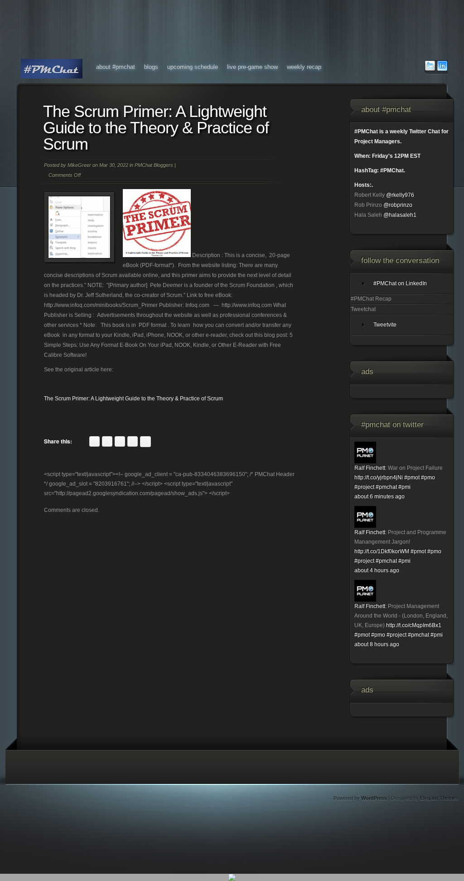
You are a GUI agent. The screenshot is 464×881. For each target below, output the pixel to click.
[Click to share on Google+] (132, 441)
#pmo (428, 477)
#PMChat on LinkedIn (400, 283)
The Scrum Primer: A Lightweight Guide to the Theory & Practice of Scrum (133, 398)
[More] (145, 441)
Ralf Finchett (369, 468)
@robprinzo (397, 205)
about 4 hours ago (376, 570)
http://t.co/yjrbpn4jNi (378, 477)
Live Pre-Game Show (252, 66)
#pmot (412, 477)
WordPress (374, 798)
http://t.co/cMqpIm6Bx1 (413, 625)
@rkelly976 (400, 195)
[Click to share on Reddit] (107, 441)
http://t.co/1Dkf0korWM (381, 551)
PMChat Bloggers (154, 165)
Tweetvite (384, 324)
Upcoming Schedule (192, 66)
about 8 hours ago (376, 644)
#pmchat (386, 487)
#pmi (404, 487)
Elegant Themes (439, 798)
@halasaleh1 (399, 215)
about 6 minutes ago (379, 496)
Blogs (151, 66)
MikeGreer (79, 165)
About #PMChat (115, 66)
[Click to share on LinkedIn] (120, 441)
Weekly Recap (304, 66)
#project (364, 487)
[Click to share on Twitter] (94, 441)
